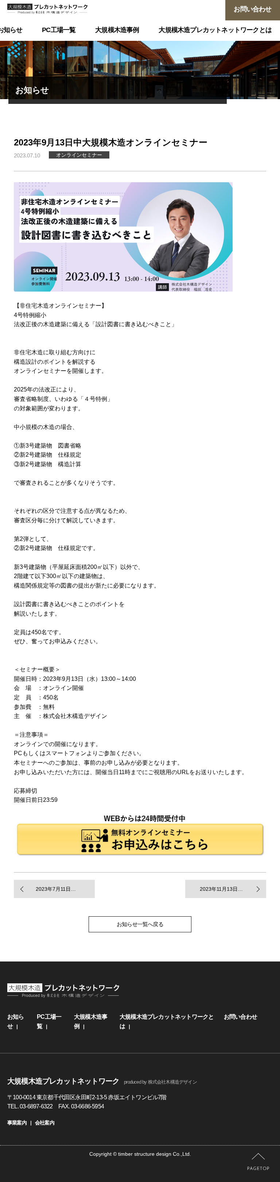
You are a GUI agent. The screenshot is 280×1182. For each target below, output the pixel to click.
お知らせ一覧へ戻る (140, 924)
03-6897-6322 (36, 1106)
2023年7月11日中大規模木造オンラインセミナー (65, 889)
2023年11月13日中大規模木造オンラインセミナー (233, 889)
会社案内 (44, 1123)
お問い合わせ (240, 1017)
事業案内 (17, 1123)
